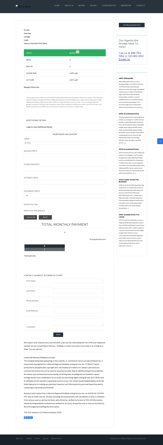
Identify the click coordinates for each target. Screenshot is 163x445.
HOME (57, 5)
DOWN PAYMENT (32, 164)
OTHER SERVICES (109, 5)
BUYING (82, 5)
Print (40, 43)
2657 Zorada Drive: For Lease (129, 216)
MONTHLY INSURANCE (34, 210)
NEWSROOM (126, 5)
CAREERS (29, 438)
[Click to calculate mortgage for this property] (77, 52)
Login (26, 40)
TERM (26, 139)
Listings (27, 36)
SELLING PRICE (30, 151)
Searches (27, 33)
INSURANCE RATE (32, 191)
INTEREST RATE (31, 177)
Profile (26, 30)
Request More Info (31, 87)
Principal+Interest (98, 239)
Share (45, 43)
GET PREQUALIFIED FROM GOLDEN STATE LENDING (131, 25)
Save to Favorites (31, 43)
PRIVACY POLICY (56, 438)
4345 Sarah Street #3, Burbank (129, 181)
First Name (30, 281)
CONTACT (140, 5)
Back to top (142, 438)
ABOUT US (69, 5)
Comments (30, 327)
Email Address (32, 310)
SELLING (93, 5)
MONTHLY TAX (31, 204)
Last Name (30, 291)
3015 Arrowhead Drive (129, 149)
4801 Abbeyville (126, 78)
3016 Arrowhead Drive (129, 114)
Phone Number (32, 300)
